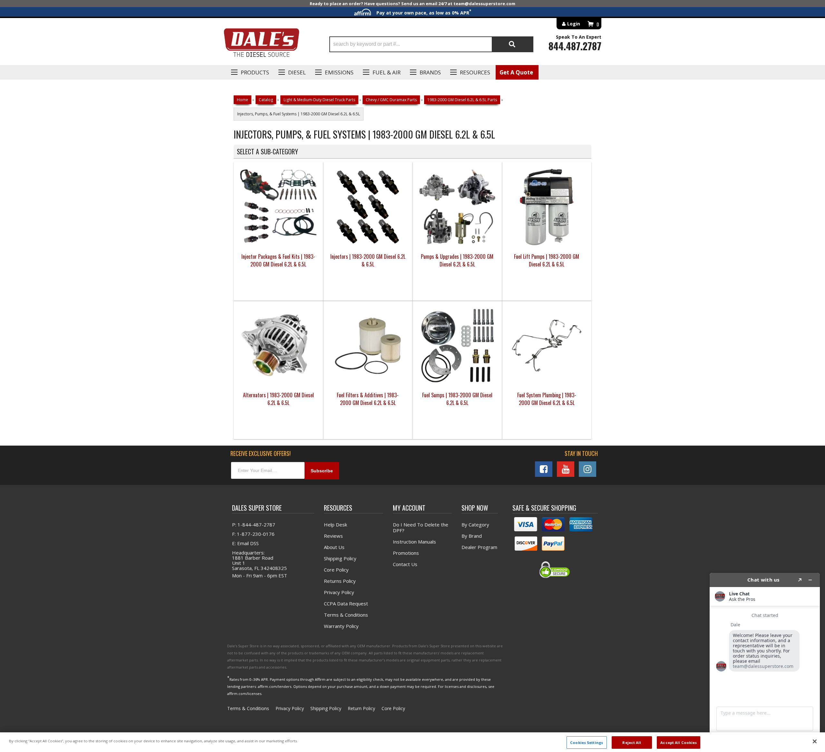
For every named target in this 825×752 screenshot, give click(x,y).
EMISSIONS (339, 72)
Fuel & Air (387, 72)
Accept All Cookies (678, 742)
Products (255, 72)
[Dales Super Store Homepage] (261, 44)
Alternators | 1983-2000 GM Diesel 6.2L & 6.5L (278, 399)
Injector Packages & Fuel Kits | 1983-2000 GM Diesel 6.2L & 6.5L (278, 260)
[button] (431, 44)
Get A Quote (516, 72)
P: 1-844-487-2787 (253, 524)
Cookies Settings (586, 742)
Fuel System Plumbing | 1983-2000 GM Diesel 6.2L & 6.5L (546, 399)
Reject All (631, 742)
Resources (475, 72)
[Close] (815, 741)
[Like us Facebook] (543, 469)
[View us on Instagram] (587, 469)
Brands (430, 72)
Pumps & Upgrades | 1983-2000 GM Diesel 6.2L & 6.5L (457, 260)
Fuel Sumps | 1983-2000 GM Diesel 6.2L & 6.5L (457, 399)
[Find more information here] (764, 660)
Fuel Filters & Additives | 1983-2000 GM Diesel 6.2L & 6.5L (368, 399)
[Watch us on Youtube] (565, 469)
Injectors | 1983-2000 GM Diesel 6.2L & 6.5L (367, 260)
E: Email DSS (245, 543)
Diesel (297, 72)
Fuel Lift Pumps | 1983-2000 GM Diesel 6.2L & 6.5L (546, 260)
